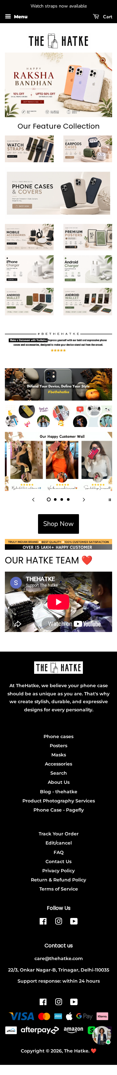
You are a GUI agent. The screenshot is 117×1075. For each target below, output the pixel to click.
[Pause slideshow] (110, 499)
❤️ (94, 1051)
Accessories (58, 764)
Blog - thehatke (58, 792)
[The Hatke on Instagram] (58, 922)
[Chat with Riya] (101, 1035)
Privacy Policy (58, 871)
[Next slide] (84, 499)
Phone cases (58, 736)
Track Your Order (59, 834)
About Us (59, 782)
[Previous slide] (33, 499)
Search (58, 773)
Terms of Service (58, 889)
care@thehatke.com (58, 958)
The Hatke (76, 1051)
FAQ (59, 852)
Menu (20, 17)
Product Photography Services (58, 801)
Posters (58, 746)
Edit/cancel (59, 843)
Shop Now (58, 523)
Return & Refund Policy (58, 880)
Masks (58, 755)
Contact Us (59, 861)
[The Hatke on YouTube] (74, 922)
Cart (107, 17)
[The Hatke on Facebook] (43, 922)
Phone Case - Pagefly (58, 810)
